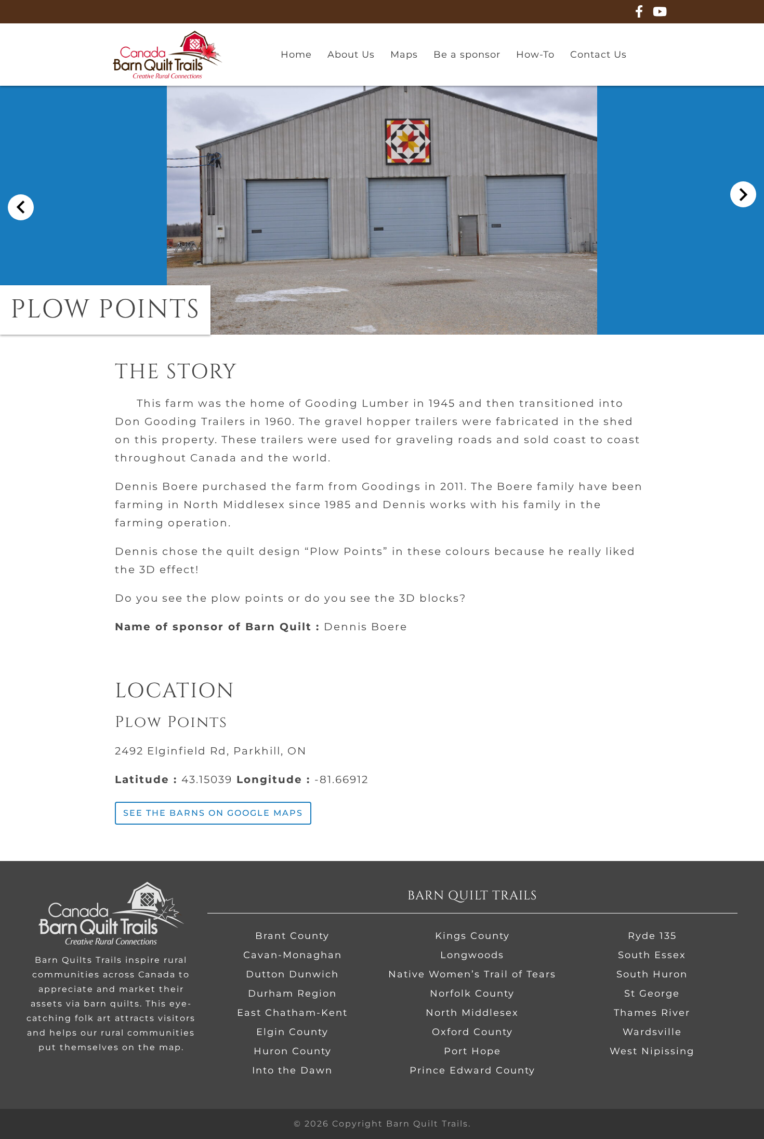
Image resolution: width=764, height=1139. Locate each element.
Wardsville (652, 1032)
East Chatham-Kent (292, 1012)
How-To (535, 54)
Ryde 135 (652, 936)
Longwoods (472, 955)
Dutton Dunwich (292, 974)
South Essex (652, 955)
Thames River (652, 1012)
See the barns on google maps (213, 813)
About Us (351, 54)
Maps (404, 54)
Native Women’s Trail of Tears (472, 974)
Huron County (293, 1051)
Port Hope (472, 1051)
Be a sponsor (466, 54)
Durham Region (292, 993)
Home (296, 54)
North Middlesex (472, 1012)
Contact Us (598, 54)
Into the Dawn (292, 1070)
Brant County (292, 936)
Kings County (472, 936)
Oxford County (472, 1032)
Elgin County (292, 1032)
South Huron (652, 974)
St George (652, 993)
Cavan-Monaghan (292, 955)
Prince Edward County (472, 1070)
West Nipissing (652, 1051)
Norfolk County (472, 993)
